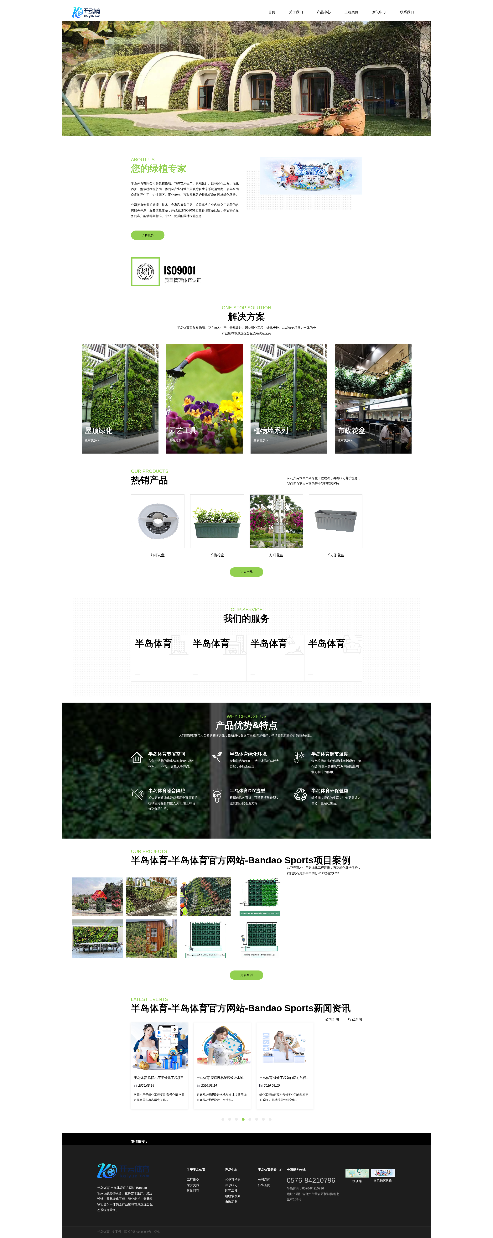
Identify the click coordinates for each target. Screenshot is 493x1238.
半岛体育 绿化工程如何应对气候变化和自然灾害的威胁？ (238, 1078)
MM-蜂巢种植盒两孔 (335, 555)
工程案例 (351, 12)
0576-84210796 (311, 1180)
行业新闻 (355, 1019)
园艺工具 (231, 1190)
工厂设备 (193, 1179)
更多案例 (246, 975)
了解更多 (148, 235)
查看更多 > (92, 440)
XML (157, 1231)
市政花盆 (267, 430)
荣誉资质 (193, 1185)
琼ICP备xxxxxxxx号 (137, 1231)
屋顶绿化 (231, 1185)
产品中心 (324, 12)
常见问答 (193, 1190)
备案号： (118, 1231)
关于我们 (296, 12)
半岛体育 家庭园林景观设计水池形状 (160, 1078)
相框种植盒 (355, 430)
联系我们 (407, 12)
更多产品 (246, 572)
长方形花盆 (276, 555)
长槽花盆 (158, 555)
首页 (271, 12)
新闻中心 (379, 12)
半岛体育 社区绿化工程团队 (279, 1078)
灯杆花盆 (217, 555)
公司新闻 (332, 1019)
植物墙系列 (186, 430)
